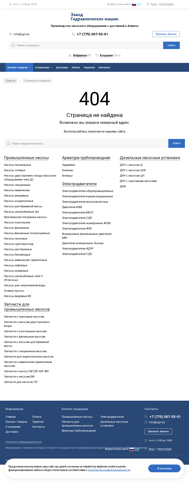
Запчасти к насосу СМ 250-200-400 (26, 371)
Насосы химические (17, 190)
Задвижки (68, 165)
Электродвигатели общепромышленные (87, 191)
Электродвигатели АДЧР (78, 248)
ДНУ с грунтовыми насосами (138, 181)
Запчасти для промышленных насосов (27, 306)
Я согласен (164, 468)
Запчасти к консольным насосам (25, 331)
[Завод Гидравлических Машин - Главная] (94, 17)
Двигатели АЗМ (72, 207)
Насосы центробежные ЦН (21, 211)
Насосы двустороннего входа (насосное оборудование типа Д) (30, 177)
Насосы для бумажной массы (23, 206)
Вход (154, 4)
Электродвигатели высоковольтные (85, 201)
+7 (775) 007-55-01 (92, 34)
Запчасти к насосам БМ (19, 376)
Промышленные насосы (26, 157)
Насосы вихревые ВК (17, 296)
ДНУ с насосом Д (131, 165)
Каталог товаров (17, 67)
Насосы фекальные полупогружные (27, 233)
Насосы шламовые (16, 270)
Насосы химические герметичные (25, 260)
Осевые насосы (14, 290)
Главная (10, 80)
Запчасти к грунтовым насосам (24, 316)
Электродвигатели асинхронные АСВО (86, 223)
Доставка (62, 67)
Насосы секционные (17, 185)
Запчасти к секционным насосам (25, 351)
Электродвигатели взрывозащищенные (87, 196)
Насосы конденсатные (18, 201)
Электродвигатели (79, 184)
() (82, 55)
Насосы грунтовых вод (18, 244)
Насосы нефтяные (15, 265)
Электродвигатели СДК (77, 217)
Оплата (76, 67)
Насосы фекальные (16, 227)
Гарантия (89, 67)
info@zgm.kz (157, 422)
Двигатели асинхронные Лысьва (82, 243)
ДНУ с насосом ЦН (132, 175)
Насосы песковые (15, 238)
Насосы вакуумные (16, 195)
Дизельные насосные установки (150, 157)
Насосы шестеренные (18, 249)
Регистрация (166, 4)
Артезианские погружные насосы (25, 217)
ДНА (123, 186)
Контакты (104, 67)
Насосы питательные (17, 165)
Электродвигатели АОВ (77, 228)
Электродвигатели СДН (77, 254)
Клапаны (67, 170)
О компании (42, 67)
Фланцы (67, 175)
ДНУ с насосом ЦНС (133, 170)
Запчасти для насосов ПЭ (20, 382)
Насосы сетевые (14, 170)
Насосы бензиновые (17, 254)
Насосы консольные (17, 222)
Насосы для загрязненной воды (24, 285)
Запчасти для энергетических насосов (29, 356)
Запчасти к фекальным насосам (24, 336)
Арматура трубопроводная (86, 157)
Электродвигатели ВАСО (77, 212)
